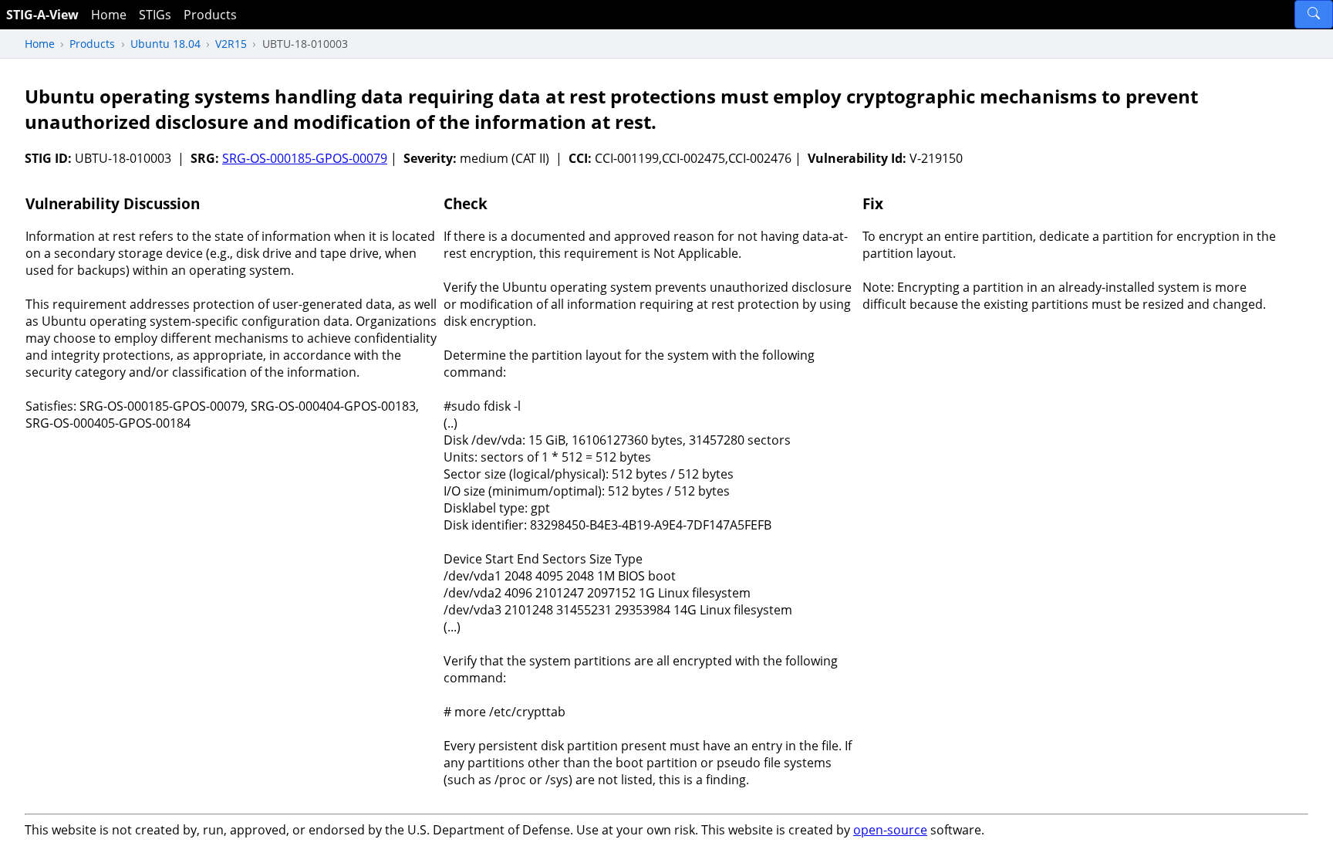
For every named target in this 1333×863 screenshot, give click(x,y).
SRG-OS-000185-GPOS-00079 (304, 158)
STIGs (155, 14)
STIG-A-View (42, 14)
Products (210, 14)
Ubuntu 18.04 (165, 43)
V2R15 (231, 43)
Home (109, 14)
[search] (1313, 14)
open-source (890, 829)
